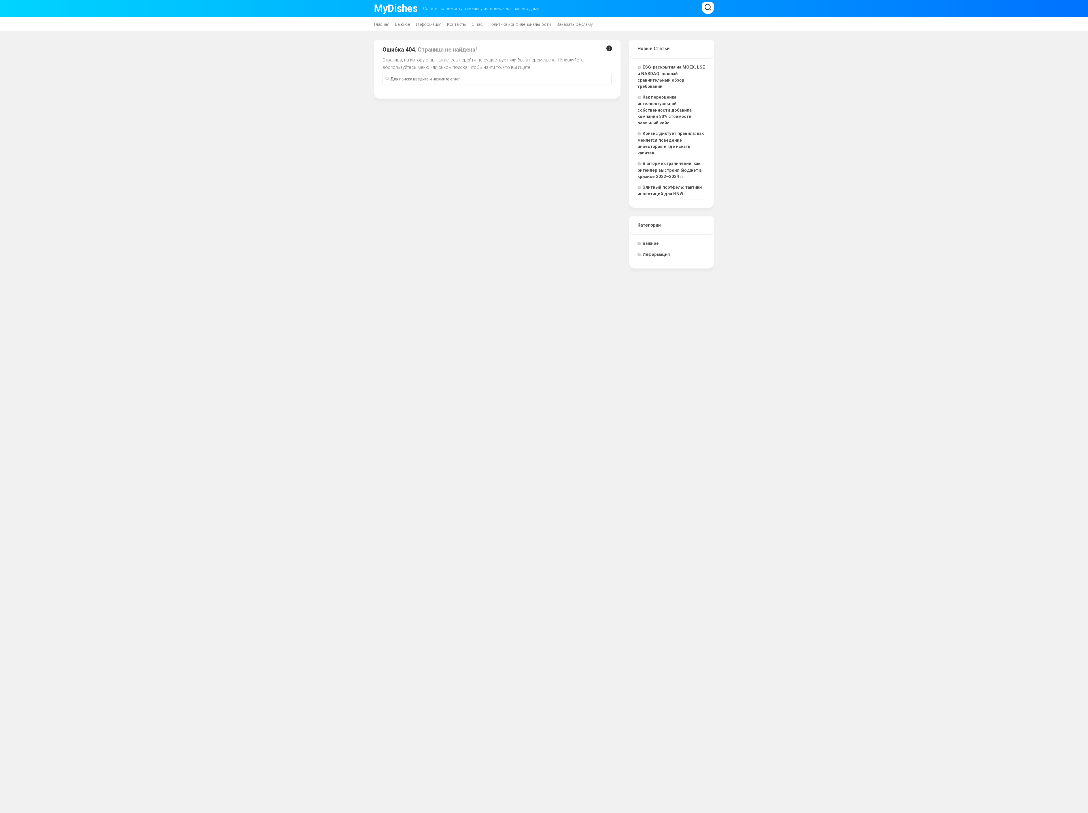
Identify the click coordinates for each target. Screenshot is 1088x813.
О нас (477, 24)
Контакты (456, 24)
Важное (402, 24)
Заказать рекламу (574, 24)
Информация (428, 24)
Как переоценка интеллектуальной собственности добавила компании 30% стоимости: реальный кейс (665, 110)
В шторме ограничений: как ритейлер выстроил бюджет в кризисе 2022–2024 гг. (670, 170)
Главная (381, 24)
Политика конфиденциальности (519, 24)
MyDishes (395, 8)
